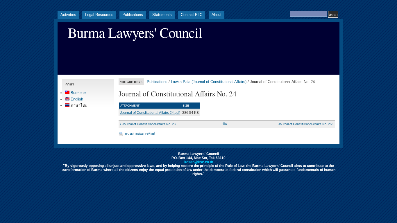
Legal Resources (99, 14)
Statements (162, 14)
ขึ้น (225, 124)
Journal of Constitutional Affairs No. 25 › (305, 124)
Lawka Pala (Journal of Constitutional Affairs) (208, 82)
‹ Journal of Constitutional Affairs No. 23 (148, 124)
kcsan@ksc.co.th (198, 162)
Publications (132, 14)
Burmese (77, 93)
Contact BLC (191, 14)
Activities (68, 14)
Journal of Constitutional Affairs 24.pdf (150, 113)
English (76, 99)
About (216, 14)
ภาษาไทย (78, 105)
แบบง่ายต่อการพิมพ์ (140, 134)
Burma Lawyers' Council (135, 32)
